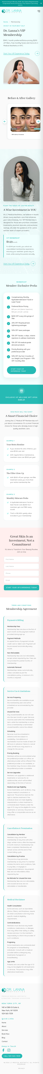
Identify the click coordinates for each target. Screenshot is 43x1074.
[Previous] (5, 121)
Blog (3, 1038)
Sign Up (21, 400)
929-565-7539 (7, 1013)
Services (5, 1030)
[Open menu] (38, 11)
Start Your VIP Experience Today (18, 370)
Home (5, 22)
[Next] (38, 121)
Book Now (5, 1034)
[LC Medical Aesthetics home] (12, 11)
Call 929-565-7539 (12, 1056)
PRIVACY (21, 1068)
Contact (4, 1041)
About (4, 1026)
